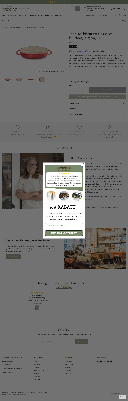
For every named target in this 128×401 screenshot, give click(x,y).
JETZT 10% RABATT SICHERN (64, 233)
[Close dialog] (82, 165)
